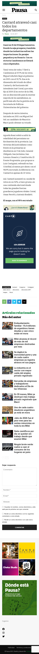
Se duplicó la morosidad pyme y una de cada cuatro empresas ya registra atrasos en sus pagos (25, 357)
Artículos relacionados (18, 313)
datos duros (6, 290)
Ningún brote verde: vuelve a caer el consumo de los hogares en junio (23, 448)
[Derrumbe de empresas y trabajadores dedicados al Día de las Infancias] (7, 383)
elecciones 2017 (26, 290)
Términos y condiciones (23, 647)
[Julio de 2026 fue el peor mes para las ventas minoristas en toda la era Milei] (7, 420)
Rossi (11, 292)
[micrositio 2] (19, 39)
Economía (5, 328)
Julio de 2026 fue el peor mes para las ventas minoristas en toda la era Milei (24, 422)
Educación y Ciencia (6, 436)
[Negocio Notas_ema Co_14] (19, 129)
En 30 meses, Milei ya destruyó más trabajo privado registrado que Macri (25, 398)
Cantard (14, 287)
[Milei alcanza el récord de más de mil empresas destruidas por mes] (7, 341)
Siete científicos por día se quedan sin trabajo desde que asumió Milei (24, 435)
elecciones (16, 290)
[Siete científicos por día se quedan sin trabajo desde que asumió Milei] (7, 433)
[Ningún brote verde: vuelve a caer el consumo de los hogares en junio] (7, 447)
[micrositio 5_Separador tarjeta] (19, 207)
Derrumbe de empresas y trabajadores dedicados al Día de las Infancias (25, 385)
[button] (36, 10)
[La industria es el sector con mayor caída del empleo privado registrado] (7, 370)
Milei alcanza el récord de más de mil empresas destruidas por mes (25, 343)
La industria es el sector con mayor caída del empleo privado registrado (23, 372)
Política (4, 18)
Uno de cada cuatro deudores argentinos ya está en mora (24, 410)
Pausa (4, 15)
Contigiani (31, 287)
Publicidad (11, 647)
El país (4, 423)
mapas (5, 292)
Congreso (22, 287)
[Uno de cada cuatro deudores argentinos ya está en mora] (7, 410)
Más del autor (11, 317)
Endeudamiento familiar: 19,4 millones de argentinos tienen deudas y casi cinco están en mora (25, 328)
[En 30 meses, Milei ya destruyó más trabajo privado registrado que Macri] (7, 397)
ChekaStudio (30, 651)
